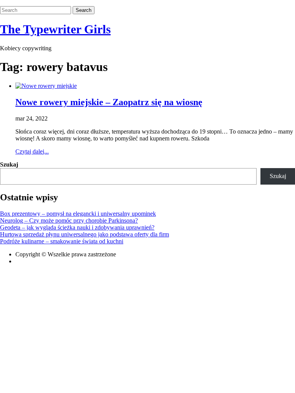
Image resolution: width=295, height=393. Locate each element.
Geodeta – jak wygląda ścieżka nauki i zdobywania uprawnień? (77, 227)
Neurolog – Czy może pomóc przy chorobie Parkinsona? (69, 220)
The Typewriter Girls (55, 29)
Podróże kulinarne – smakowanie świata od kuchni (61, 241)
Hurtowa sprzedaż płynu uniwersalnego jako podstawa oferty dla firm (84, 234)
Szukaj (9, 164)
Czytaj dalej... (32, 151)
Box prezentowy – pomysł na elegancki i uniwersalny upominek (78, 213)
